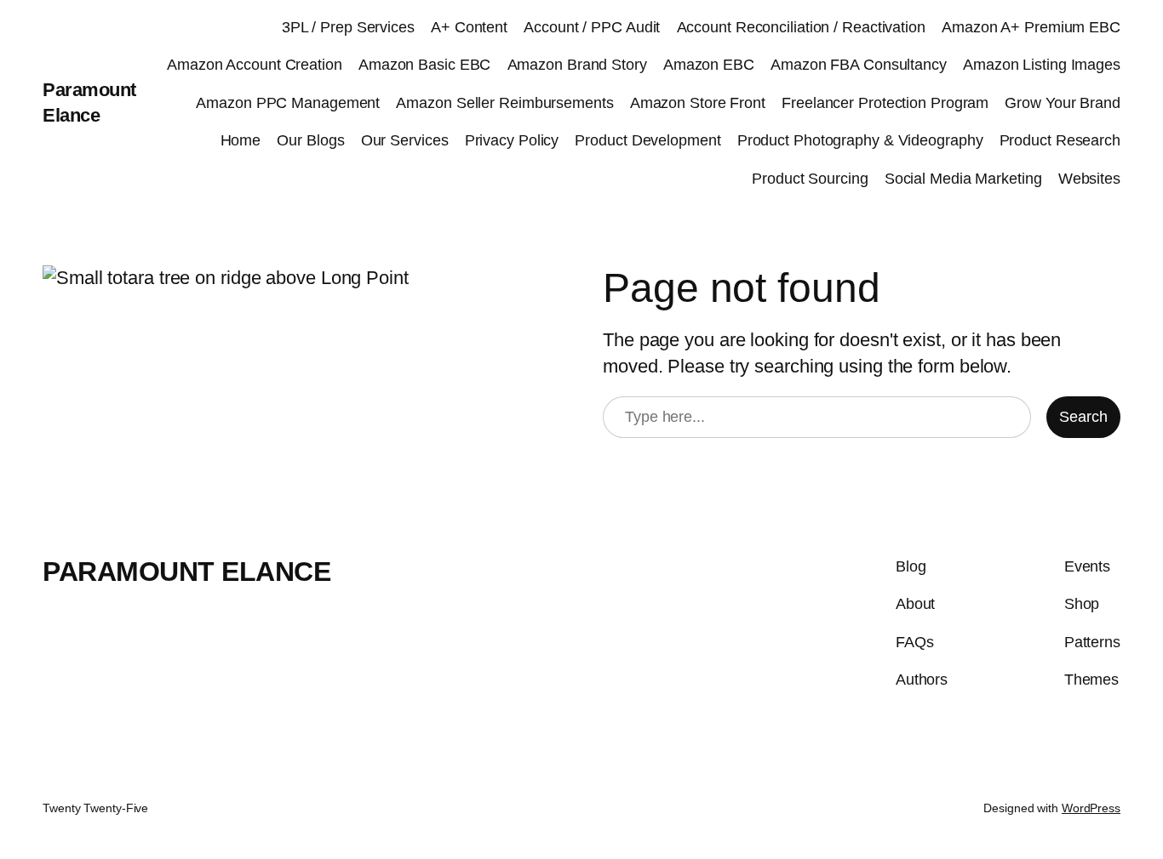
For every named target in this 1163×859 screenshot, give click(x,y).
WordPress (1091, 808)
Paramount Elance (186, 571)
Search (1083, 416)
